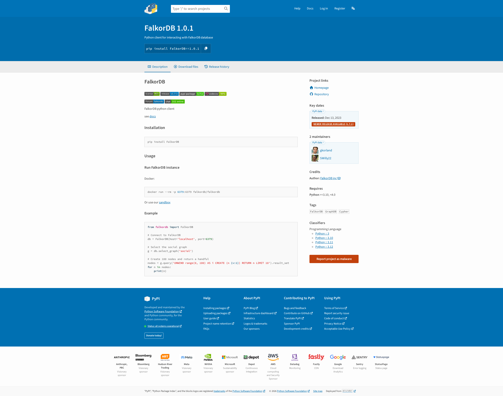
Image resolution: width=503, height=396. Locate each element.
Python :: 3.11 (324, 242)
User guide (209, 318)
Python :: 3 (322, 233)
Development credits (296, 329)
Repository (321, 94)
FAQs (206, 329)
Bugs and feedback (295, 308)
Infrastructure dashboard (259, 313)
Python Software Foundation (161, 311)
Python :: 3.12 (324, 247)
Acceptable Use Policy (337, 329)
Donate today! (154, 335)
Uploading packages (215, 313)
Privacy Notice (332, 324)
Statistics (249, 318)
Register (339, 8)
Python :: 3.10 (324, 238)
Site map (317, 391)
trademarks (219, 391)
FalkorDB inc (328, 178)
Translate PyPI (292, 318)
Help (297, 8)
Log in (324, 8)
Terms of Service (334, 308)
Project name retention (217, 324)
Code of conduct (334, 318)
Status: (163, 326)
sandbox (164, 202)
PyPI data (317, 111)
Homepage (321, 88)
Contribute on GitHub (297, 313)
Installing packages (214, 308)
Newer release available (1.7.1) (333, 124)
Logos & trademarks (255, 324)
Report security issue (336, 313)
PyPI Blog (249, 308)
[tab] (157, 66)
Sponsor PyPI (292, 324)
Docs (310, 8)
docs (153, 116)
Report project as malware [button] (334, 259)
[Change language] (353, 8)
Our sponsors (252, 329)
